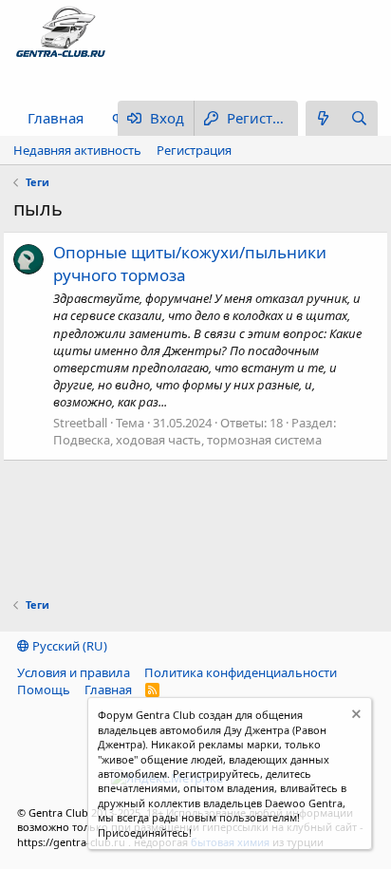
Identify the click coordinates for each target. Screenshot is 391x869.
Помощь (43, 689)
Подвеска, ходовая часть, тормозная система (187, 439)
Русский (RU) (68, 645)
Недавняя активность (77, 150)
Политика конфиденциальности (240, 672)
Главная (56, 117)
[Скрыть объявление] (354, 717)
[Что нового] (324, 118)
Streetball (80, 422)
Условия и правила (73, 672)
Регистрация (194, 150)
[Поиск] (360, 118)
